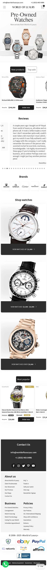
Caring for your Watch (12, 520)
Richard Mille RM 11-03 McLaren (12, 100)
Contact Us (8, 496)
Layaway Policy (28, 526)
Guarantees (27, 520)
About (9, 563)
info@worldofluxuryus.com (13, 2)
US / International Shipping (32, 514)
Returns (26, 523)
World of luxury (23, 7)
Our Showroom (10, 487)
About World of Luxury (12, 480)
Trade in (26, 484)
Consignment (9, 511)
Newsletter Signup (30, 493)
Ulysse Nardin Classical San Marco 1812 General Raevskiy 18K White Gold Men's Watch (17, 411)
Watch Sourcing (10, 514)
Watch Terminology (11, 517)
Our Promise (9, 490)
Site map (26, 490)
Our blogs (8, 493)
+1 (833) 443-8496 (37, 2)
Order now (26, 107)
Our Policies (27, 511)
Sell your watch (28, 487)
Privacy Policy (28, 507)
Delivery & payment (18, 563)
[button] (2, 168)
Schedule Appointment (12, 523)
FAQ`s (26, 480)
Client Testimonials (11, 484)
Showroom (37, 563)
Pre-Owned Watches (11, 507)
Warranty (26, 529)
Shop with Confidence (31, 517)
